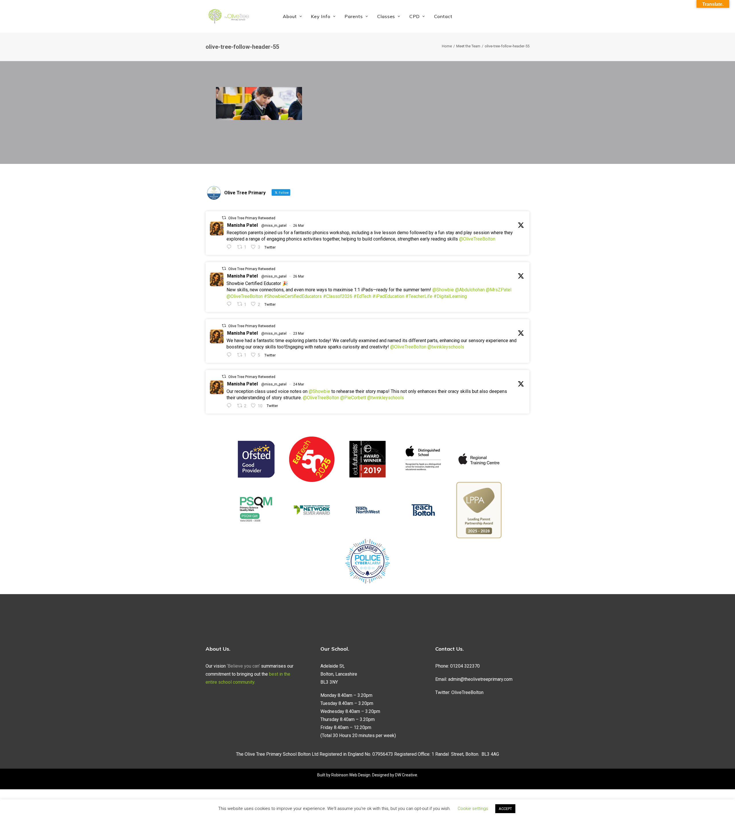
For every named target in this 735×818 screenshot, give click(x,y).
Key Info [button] (320, 16)
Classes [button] (386, 16)
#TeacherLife (418, 296)
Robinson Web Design (350, 775)
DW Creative (406, 775)
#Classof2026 (337, 296)
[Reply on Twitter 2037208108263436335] (230, 247)
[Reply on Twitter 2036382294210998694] (230, 405)
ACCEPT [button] (505, 809)
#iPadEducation (388, 296)
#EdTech (362, 296)
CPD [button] (414, 16)
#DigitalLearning (450, 296)
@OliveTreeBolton (477, 239)
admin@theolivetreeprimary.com (480, 679)
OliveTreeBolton (467, 692)
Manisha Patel (242, 225)
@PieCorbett (353, 397)
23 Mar (298, 334)
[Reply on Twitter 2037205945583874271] (230, 304)
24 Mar (298, 384)
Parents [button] (354, 16)
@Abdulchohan (470, 289)
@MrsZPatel (498, 289)
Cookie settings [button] (473, 808)
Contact (443, 16)
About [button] (290, 16)
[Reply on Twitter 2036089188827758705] (230, 354)
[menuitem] (292, 16)
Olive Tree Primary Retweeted (251, 218)
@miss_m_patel (274, 226)
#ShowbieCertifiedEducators (293, 296)
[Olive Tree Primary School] (229, 16)
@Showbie (443, 289)
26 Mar (298, 226)
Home (447, 46)
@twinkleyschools (446, 347)
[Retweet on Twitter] (224, 218)
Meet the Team (468, 46)
